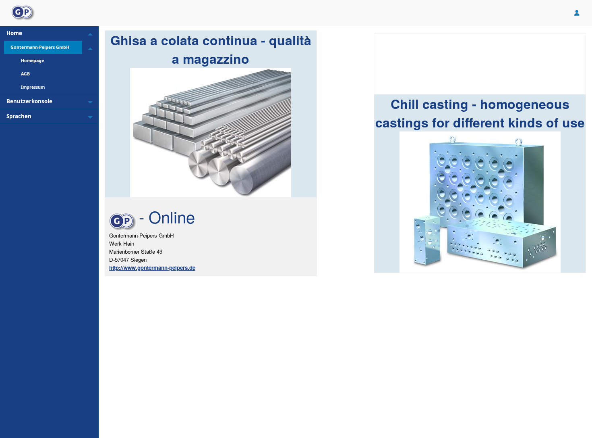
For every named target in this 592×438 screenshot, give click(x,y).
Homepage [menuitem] (32, 60)
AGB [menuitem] (25, 74)
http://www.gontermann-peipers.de (152, 267)
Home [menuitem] (14, 33)
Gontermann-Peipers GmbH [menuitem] (39, 47)
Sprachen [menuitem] (18, 116)
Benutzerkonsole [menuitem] (29, 101)
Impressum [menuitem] (33, 87)
